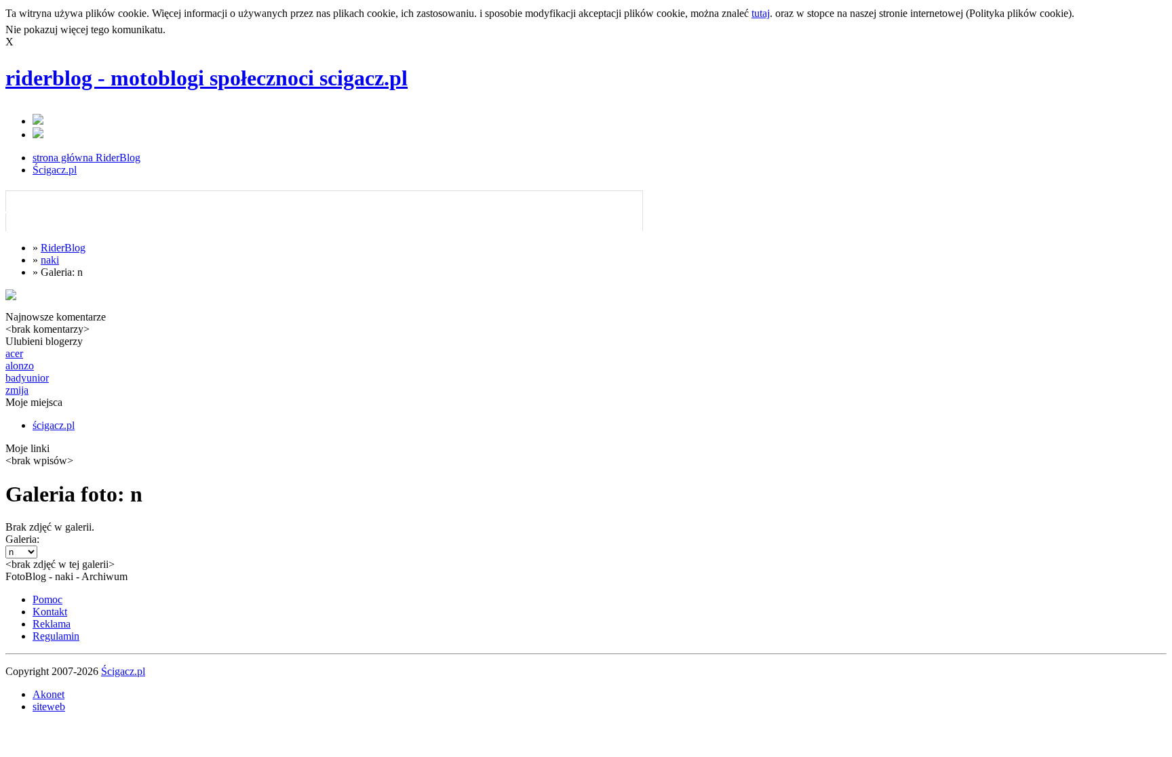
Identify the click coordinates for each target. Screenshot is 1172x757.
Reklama (52, 624)
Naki (27, 202)
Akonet (48, 694)
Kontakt (50, 611)
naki (50, 260)
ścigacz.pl (54, 425)
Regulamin (56, 636)
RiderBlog (63, 247)
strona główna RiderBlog (86, 157)
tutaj (760, 13)
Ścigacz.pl (55, 170)
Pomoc (47, 599)
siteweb (49, 706)
